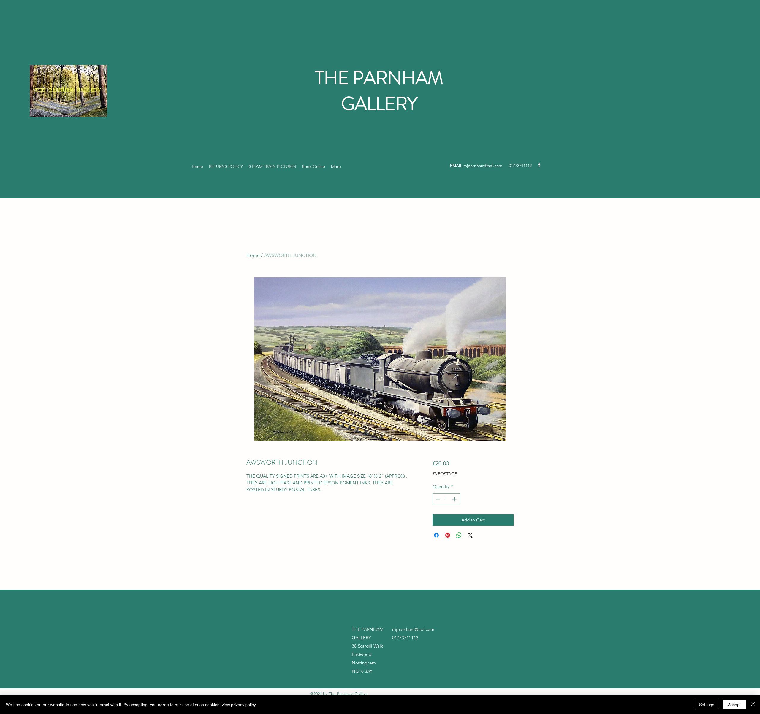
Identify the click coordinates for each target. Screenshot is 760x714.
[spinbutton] (446, 499)
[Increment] (455, 499)
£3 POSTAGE (445, 473)
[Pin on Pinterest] (447, 535)
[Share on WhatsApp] (459, 535)
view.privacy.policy (239, 704)
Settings (706, 704)
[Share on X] (470, 535)
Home (253, 255)
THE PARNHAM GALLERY (379, 91)
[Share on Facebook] (436, 535)
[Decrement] (437, 499)
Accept (734, 704)
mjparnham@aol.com (482, 165)
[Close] (752, 704)
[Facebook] (539, 165)
